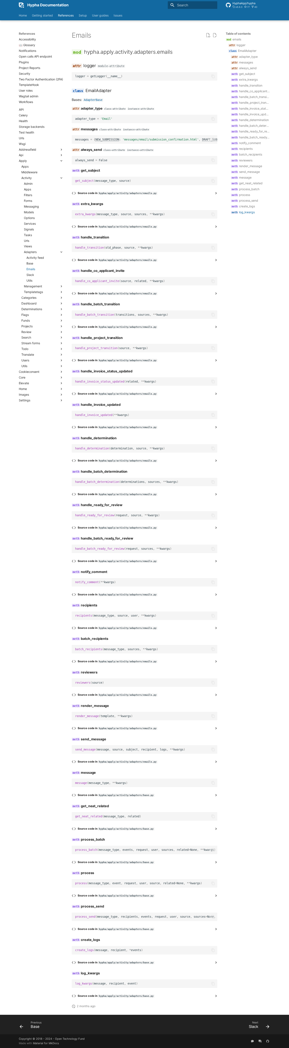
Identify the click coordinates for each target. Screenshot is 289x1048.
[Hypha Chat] (252, 1041)
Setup (83, 15)
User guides (100, 15)
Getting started (42, 15)
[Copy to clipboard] (213, 76)
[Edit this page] (214, 35)
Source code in (117, 193)
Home (23, 15)
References (66, 15)
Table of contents (238, 33)
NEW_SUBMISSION (107, 139)
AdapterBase (93, 100)
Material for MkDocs (46, 1043)
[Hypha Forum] (260, 1041)
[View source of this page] (208, 35)
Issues (118, 15)
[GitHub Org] (267, 1041)
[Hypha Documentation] (21, 5)
